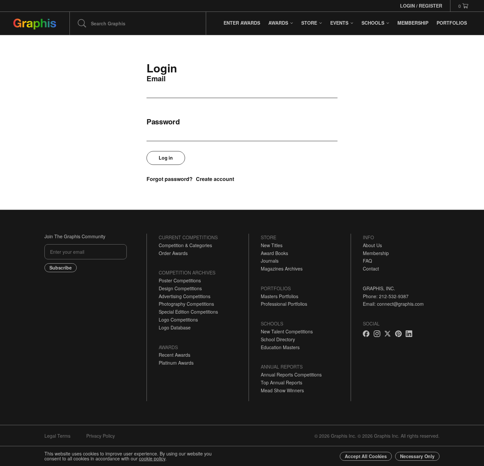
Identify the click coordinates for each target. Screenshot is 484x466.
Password (163, 121)
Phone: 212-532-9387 (386, 296)
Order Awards (173, 253)
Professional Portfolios (284, 303)
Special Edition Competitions (188, 311)
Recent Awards (174, 354)
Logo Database (175, 327)
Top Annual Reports (281, 382)
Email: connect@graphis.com (393, 303)
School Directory (278, 339)
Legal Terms (57, 435)
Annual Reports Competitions (291, 374)
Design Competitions (180, 288)
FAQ (367, 260)
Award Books (274, 253)
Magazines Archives (282, 268)
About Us (372, 245)
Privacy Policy (100, 435)
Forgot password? (170, 179)
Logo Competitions (178, 319)
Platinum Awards (176, 362)
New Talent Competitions (287, 331)
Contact (371, 268)
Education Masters (280, 347)
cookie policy (152, 458)
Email (156, 78)
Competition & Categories (185, 245)
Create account (215, 179)
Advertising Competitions (184, 296)
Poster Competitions (180, 280)
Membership (376, 253)
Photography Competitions (186, 303)
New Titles (271, 245)
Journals (270, 260)
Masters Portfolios (279, 296)
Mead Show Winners (282, 390)
